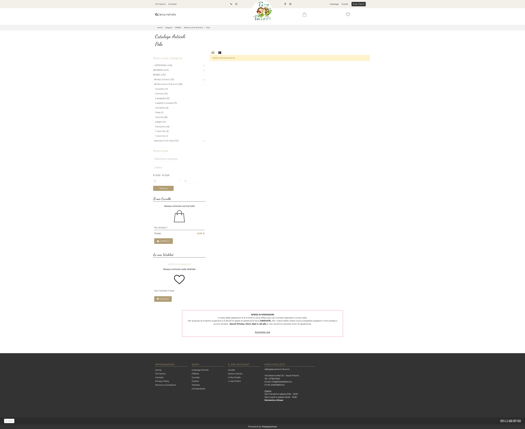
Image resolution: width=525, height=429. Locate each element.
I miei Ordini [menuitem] (234, 381)
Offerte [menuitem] (195, 373)
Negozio (168, 28)
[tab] (213, 53)
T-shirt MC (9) (162, 131)
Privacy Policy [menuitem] (162, 381)
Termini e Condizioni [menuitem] (165, 385)
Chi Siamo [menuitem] (160, 4)
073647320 (274, 378)
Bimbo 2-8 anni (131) (164, 79)
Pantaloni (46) (162, 126)
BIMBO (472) (159, 74)
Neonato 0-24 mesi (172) (166, 140)
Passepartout (269, 426)
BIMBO (178, 28)
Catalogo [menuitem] (334, 4)
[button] (163, 188)
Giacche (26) (161, 117)
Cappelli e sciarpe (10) (166, 103)
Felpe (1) (159, 112)
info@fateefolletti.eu (281, 381)
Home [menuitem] (158, 370)
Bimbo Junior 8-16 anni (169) (168, 84)
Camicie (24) (161, 93)
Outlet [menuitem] (345, 4)
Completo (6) (161, 107)
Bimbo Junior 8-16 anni (193, 28)
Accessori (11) (161, 89)
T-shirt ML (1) (161, 136)
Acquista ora (262, 332)
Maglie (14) (160, 122)
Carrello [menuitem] (196, 377)
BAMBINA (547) (161, 70)
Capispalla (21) (162, 98)
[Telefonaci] (231, 4)
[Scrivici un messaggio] (236, 4)
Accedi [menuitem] (231, 370)
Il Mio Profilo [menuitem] (234, 377)
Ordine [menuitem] (195, 381)
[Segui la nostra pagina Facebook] (285, 4)
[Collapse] (204, 75)
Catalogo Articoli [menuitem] (200, 370)
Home (159, 28)
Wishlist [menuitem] (196, 385)
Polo (208, 28)
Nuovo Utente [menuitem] (235, 373)
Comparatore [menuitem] (198, 388)
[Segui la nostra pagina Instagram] (290, 4)
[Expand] (204, 65)
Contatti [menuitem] (172, 4)
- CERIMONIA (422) (162, 65)
